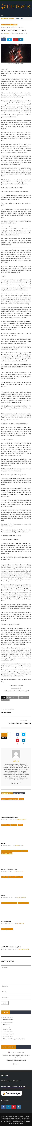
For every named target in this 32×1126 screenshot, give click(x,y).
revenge (15, 697)
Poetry (20, 824)
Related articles (7, 793)
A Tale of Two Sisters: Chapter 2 (11, 947)
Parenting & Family (7, 853)
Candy (3, 843)
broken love (5, 699)
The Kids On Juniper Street (9, 817)
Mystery (9, 24)
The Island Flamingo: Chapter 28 (19, 723)
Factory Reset (6, 712)
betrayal (9, 697)
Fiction (4, 24)
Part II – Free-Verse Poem (9, 869)
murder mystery (24, 697)
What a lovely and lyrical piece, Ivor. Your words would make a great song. (16, 1056)
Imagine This (19, 18)
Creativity (14, 824)
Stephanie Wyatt (23, 949)
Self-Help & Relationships (8, 851)
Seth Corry (20, 923)
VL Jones (6, 33)
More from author (19, 793)
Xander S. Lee (19, 871)
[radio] (12, 688)
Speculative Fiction (13, 799)
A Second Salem (6, 921)
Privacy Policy (13, 1123)
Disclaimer (20, 1123)
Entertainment (6, 824)
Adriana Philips (21, 819)
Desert (3, 895)
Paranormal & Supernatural (9, 903)
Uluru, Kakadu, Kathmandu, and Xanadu (16, 1060)
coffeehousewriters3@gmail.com (11, 1081)
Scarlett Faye (19, 845)
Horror (15, 24)
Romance (10, 928)
